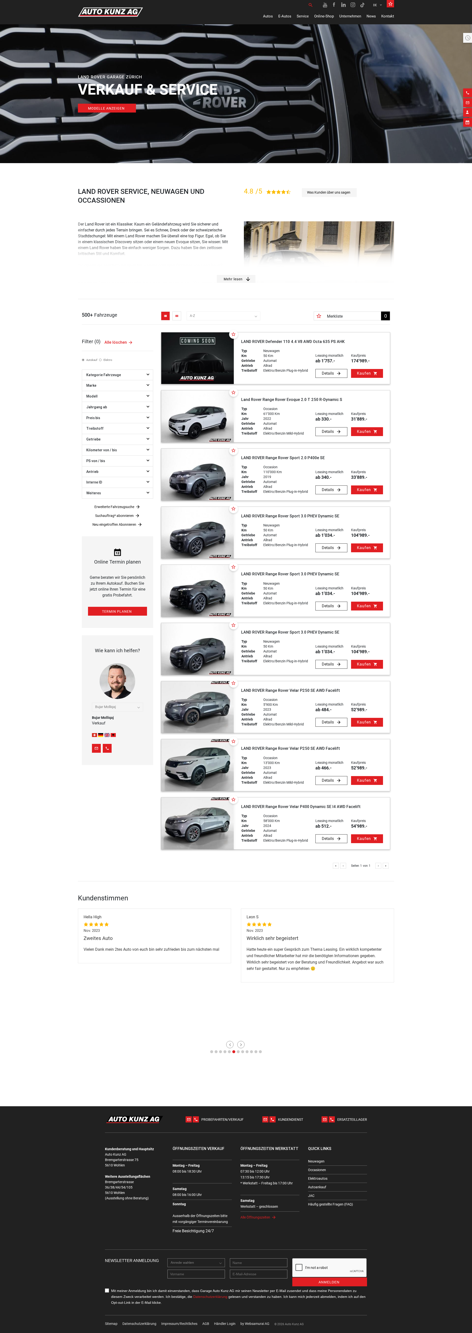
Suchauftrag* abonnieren (114, 516)
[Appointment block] (467, 122)
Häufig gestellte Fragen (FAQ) (330, 1204)
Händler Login (225, 1324)
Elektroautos (317, 1178)
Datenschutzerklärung (139, 1324)
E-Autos (284, 16)
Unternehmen (350, 16)
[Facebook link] (334, 4)
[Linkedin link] (343, 4)
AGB (205, 1324)
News (371, 16)
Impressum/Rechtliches (179, 1324)
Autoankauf (317, 1187)
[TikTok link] (362, 4)
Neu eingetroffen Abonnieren (114, 524)
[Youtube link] (325, 4)
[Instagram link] (353, 4)
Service (303, 16)
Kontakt (387, 16)
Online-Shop (324, 16)
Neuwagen (316, 1161)
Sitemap (111, 1324)
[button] (211, 1051)
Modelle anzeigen (106, 108)
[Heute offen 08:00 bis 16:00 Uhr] (467, 38)
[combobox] (223, 316)
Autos (268, 16)
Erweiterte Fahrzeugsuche (114, 507)
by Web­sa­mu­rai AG (254, 1324)
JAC (311, 1196)
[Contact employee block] (467, 112)
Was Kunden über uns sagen (328, 192)
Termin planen (117, 611)
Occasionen (317, 1170)
